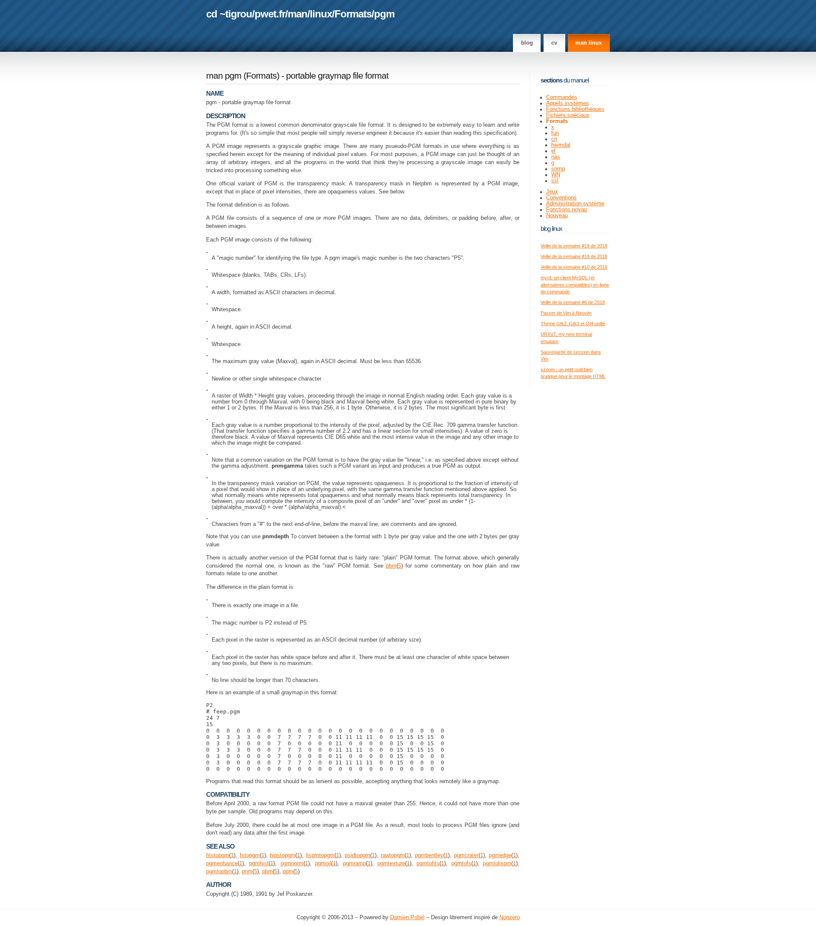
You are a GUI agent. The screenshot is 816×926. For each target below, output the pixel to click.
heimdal (560, 145)
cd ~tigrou (229, 14)
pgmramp (354, 863)
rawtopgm (393, 855)
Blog (527, 43)
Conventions (561, 198)
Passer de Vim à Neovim (566, 312)
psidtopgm (357, 855)
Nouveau (557, 216)
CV (554, 43)
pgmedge (500, 855)
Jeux (552, 192)
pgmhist (259, 863)
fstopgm (250, 855)
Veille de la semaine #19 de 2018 (574, 245)
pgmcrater (466, 855)
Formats (352, 14)
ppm (288, 872)
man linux (588, 43)
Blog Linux (551, 228)
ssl (554, 181)
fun (555, 133)
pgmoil (323, 863)
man (297, 14)
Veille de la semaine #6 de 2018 (573, 302)
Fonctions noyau (566, 210)
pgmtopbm (219, 872)
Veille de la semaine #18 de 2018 (574, 256)
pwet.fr (270, 14)
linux (321, 14)
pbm (391, 566)
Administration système (575, 204)
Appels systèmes (567, 103)
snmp (558, 169)
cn (554, 139)
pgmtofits (427, 863)
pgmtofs (461, 863)
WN (555, 175)
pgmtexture (391, 863)
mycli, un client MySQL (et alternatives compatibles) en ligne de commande (575, 284)
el (553, 151)
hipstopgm (282, 855)
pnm (247, 872)
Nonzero (509, 917)
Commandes (561, 97)
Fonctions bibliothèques (575, 109)
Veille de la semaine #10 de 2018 (574, 267)
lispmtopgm (320, 855)
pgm (384, 14)
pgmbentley (429, 855)
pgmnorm (291, 863)
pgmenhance (222, 863)
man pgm (223, 76)
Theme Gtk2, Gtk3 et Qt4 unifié (573, 323)
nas (555, 157)
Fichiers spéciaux (567, 115)
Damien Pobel (407, 917)
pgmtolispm (497, 863)
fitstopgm (217, 855)
